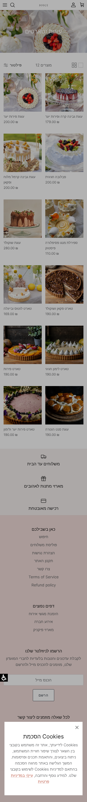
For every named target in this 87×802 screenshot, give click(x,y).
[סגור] (77, 727)
